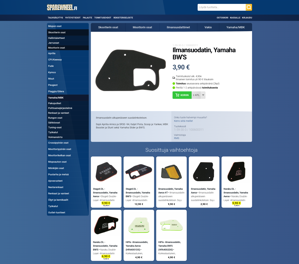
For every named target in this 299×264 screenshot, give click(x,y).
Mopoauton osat (57, 161)
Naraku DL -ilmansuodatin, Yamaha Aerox (236, 192)
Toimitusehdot (102, 17)
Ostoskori (222, 17)
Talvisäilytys (55, 17)
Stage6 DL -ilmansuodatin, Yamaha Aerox (105, 192)
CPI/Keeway (55, 59)
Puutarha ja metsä (58, 174)
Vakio (208, 27)
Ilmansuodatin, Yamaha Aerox (203, 190)
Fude (51, 65)
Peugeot (53, 85)
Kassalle (235, 17)
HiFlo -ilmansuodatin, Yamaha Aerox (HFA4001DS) (137, 246)
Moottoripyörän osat (59, 149)
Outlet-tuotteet (56, 212)
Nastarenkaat (55, 187)
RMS (176, 138)
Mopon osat (55, 26)
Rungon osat (55, 117)
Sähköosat (54, 122)
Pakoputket (54, 103)
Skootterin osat (56, 32)
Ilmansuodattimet (178, 27)
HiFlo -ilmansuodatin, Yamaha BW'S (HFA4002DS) (169, 246)
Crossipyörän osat (58, 142)
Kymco (52, 72)
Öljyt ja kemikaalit (58, 199)
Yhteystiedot (73, 17)
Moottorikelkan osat (59, 155)
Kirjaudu (247, 17)
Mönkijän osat (56, 168)
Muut (51, 78)
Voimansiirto (55, 137)
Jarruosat (53, 42)
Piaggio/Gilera (56, 91)
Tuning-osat (55, 127)
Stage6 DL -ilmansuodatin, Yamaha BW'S (138, 192)
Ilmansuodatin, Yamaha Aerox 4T (170, 190)
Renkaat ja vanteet (58, 112)
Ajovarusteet (55, 180)
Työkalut (53, 132)
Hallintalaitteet (56, 38)
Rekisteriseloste (123, 17)
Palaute (87, 17)
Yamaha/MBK (55, 97)
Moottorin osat (56, 47)
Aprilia (51, 53)
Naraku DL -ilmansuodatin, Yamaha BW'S (105, 246)
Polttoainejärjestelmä (60, 108)
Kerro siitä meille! (183, 120)
